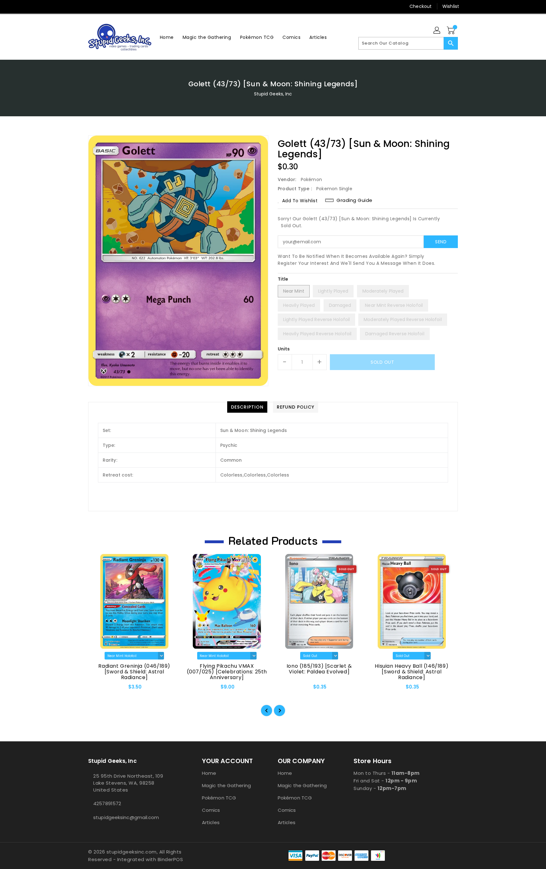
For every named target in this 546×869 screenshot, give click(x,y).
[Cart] (451, 30)
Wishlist (450, 6)
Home (209, 773)
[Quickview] (98, 689)
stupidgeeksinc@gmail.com (126, 817)
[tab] (247, 407)
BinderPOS (170, 859)
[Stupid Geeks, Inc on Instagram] (103, 6)
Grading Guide (355, 200)
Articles (211, 822)
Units (284, 349)
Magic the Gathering (226, 785)
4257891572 (107, 803)
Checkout (421, 6)
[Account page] (437, 30)
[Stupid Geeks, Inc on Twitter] (91, 6)
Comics (211, 810)
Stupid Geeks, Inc (273, 94)
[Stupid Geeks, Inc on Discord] (127, 6)
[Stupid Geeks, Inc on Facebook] (79, 6)
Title (283, 279)
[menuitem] (167, 37)
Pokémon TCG (219, 797)
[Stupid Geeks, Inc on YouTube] (115, 6)
